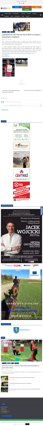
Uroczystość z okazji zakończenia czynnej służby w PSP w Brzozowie (11, 91)
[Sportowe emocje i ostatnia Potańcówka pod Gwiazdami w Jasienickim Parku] (21, 351)
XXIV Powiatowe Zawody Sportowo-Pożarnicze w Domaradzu (20, 383)
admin (10, 39)
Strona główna (7, 13)
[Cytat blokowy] (15, 105)
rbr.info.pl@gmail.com (5, 411)
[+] (21, 105)
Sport (12, 16)
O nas (23, 16)
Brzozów (17, 7)
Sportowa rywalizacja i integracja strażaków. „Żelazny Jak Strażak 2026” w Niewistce (24, 389)
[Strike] (11, 105)
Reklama (23, 13)
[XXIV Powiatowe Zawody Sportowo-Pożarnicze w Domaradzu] (4, 384)
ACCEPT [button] (27, 424)
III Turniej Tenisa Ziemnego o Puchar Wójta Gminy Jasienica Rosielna (22, 377)
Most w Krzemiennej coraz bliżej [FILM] (32, 90)
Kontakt (27, 16)
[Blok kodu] (17, 105)
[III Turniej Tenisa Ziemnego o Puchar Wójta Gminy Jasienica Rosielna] (4, 378)
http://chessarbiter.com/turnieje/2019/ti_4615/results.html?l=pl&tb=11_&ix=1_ (18, 53)
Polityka (29, 13)
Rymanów (27, 9)
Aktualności (15, 13)
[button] (19, 13)
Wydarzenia (17, 16)
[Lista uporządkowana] (12, 105)
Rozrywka (6, 16)
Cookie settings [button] (21, 424)
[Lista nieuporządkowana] (14, 105)
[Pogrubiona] (6, 105)
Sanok (36, 7)
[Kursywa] (7, 105)
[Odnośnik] (18, 105)
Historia (34, 13)
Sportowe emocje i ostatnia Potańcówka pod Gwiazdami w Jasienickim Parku (20, 367)
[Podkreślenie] (9, 105)
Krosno (26, 7)
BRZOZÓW (9, 363)
